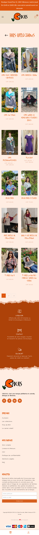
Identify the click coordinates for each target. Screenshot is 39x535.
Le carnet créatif (7, 428)
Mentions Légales (8, 459)
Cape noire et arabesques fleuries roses (29, 117)
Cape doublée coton (29, 75)
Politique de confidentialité (11, 455)
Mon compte (6, 445)
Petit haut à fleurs (29, 198)
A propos (5, 418)
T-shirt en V (10, 275)
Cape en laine (9, 115)
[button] (35, 17)
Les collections (7, 421)
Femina (29, 157)
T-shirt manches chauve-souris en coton (29, 278)
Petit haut (10, 198)
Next (14, 296)
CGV (3, 452)
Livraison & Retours (8, 448)
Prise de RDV (6, 425)
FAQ (3, 462)
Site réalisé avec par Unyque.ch (19, 519)
